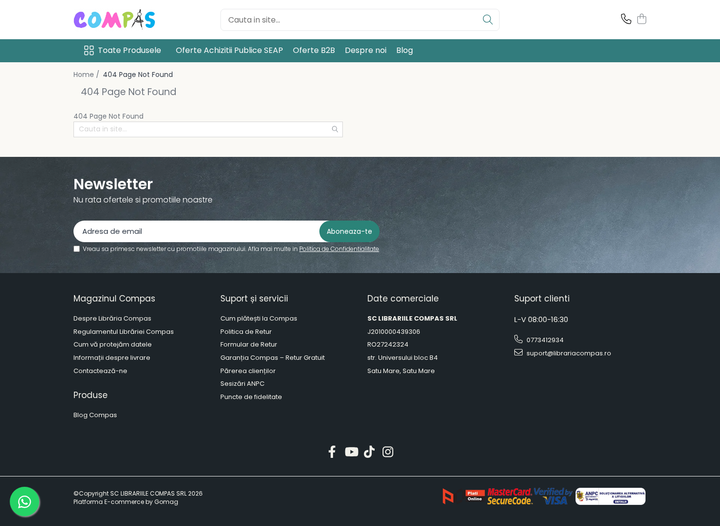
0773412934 (544, 340)
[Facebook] (332, 452)
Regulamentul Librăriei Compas (123, 331)
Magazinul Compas (114, 298)
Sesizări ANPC (242, 383)
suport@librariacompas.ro (568, 353)
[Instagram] (388, 452)
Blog (404, 50)
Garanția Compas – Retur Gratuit (272, 357)
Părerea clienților (248, 371)
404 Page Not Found (138, 74)
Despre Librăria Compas (112, 318)
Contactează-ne (100, 371)
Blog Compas (95, 415)
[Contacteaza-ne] (626, 19)
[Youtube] (351, 452)
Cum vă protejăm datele (112, 344)
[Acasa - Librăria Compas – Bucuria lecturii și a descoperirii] (122, 19)
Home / (87, 74)
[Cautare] (488, 20)
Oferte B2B (314, 50)
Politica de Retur (246, 331)
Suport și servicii (254, 298)
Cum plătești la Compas (258, 318)
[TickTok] (369, 452)
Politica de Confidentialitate (339, 249)
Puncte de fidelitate (251, 397)
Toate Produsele (129, 50)
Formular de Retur (248, 344)
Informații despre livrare (111, 357)
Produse (90, 395)
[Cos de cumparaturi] (641, 19)
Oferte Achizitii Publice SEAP (229, 50)
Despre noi (365, 50)
